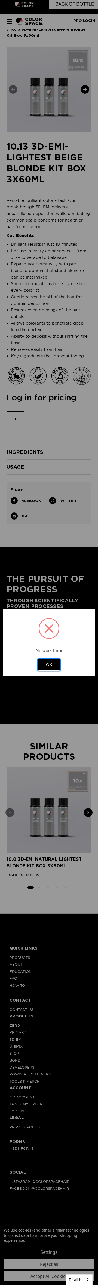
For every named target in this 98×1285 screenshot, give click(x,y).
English (75, 1279)
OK (49, 664)
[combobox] (79, 1279)
